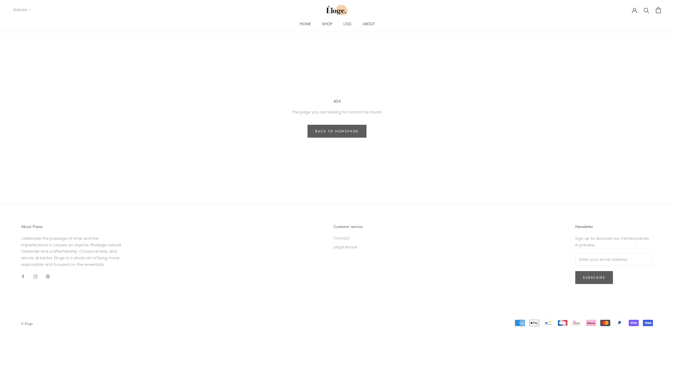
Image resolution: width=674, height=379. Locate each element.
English (20, 9)
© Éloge (27, 323)
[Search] (646, 10)
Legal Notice (346, 247)
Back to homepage (337, 131)
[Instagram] (35, 276)
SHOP (327, 24)
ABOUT (369, 24)
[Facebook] (23, 276)
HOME (305, 24)
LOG (347, 24)
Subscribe (594, 277)
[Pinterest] (48, 276)
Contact (342, 238)
